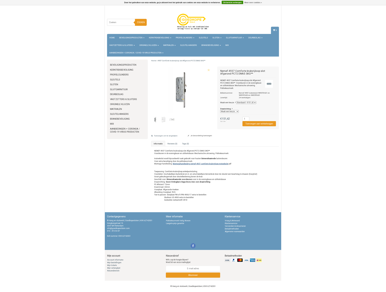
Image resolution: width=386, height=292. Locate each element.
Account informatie (115, 260)
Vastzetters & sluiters (121, 45)
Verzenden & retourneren (235, 226)
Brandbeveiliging (210, 45)
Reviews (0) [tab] (172, 144)
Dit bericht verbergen (232, 3)
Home (112, 37)
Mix (227, 45)
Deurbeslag (254, 37)
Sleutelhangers (188, 45)
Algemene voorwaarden (235, 231)
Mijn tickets (112, 265)
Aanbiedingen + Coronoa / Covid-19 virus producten (135, 53)
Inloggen (274, 19)
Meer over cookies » (253, 3)
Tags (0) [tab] (185, 144)
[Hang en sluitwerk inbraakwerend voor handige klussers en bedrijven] (193, 21)
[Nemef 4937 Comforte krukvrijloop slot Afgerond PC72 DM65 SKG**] (182, 90)
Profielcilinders (184, 37)
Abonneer (193, 275)
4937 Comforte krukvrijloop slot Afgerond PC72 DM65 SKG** (181, 61)
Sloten (216, 37)
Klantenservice (231, 223)
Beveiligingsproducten (131, 37)
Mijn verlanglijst (113, 268)
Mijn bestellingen (114, 263)
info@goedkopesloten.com (118, 228)
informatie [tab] (158, 144)
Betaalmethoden (232, 229)
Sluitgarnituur (234, 37)
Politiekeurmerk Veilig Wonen (178, 221)
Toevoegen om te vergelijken (165, 136)
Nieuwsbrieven (113, 271)
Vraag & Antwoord (232, 221)
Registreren (273, 22)
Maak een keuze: (228, 103)
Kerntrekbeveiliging (159, 37)
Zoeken (141, 22)
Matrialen (168, 45)
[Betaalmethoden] (243, 260)
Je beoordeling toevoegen (201, 136)
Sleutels (203, 37)
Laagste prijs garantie (175, 223)
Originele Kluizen (148, 45)
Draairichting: (226, 109)
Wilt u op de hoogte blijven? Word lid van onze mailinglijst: (178, 261)
